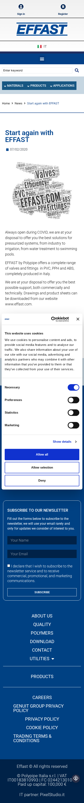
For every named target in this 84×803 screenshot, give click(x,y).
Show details (62, 441)
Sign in (21, 13)
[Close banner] (77, 319)
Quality (42, 624)
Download (42, 641)
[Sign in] (21, 6)
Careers (42, 697)
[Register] (63, 6)
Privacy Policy (42, 719)
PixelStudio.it (52, 794)
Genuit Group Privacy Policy (38, 708)
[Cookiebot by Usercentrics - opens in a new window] (52, 319)
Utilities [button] (39, 658)
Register (63, 13)
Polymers (42, 633)
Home (6, 103)
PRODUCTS (42, 676)
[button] (42, 59)
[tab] (13, 85)
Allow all (42, 454)
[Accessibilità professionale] (76, 779)
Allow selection (42, 467)
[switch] (73, 400)
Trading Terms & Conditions (32, 738)
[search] (77, 70)
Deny (42, 480)
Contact (42, 650)
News (18, 103)
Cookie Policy (42, 727)
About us (42, 615)
